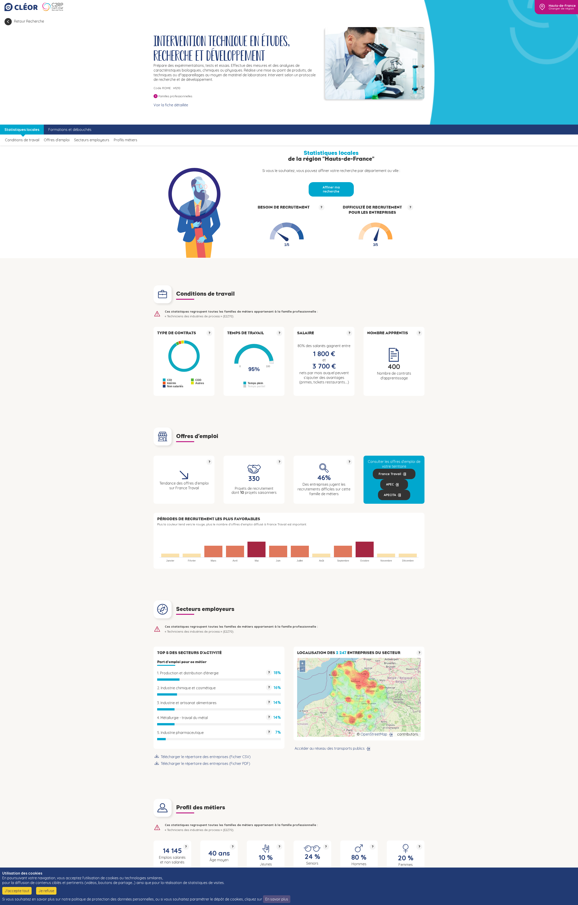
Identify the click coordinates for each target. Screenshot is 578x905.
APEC (390, 484)
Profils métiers (125, 140)
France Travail (390, 474)
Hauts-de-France (562, 5)
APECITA (390, 495)
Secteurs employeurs (91, 140)
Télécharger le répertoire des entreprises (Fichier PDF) (205, 763)
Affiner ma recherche (331, 189)
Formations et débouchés (69, 129)
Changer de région (561, 8)
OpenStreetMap (374, 734)
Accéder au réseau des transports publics (330, 748)
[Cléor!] (21, 7)
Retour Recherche (29, 21)
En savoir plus (276, 899)
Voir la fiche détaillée (171, 105)
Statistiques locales (22, 129)
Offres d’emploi (57, 140)
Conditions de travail (22, 140)
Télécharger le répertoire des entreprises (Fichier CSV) (206, 756)
